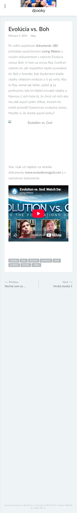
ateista (13, 260)
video (36, 265)
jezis (57, 260)
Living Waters (51, 51)
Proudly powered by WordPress (19, 505)
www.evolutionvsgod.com (43, 172)
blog (33, 36)
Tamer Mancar (40, 508)
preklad (14, 265)
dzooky (38, 11)
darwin (33, 260)
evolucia (46, 260)
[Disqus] (38, 345)
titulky (25, 265)
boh (23, 260)
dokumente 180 (47, 45)
